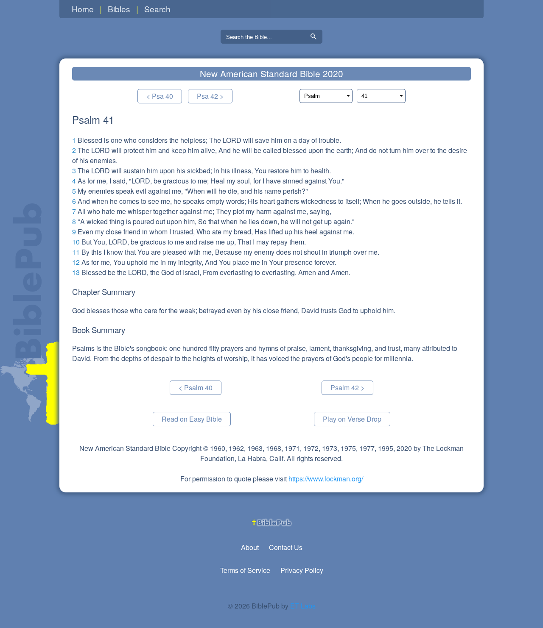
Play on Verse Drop (352, 419)
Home (83, 8)
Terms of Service (245, 570)
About (250, 547)
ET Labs (303, 606)
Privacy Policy (301, 570)
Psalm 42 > (347, 387)
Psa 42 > (210, 96)
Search (157, 8)
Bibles (119, 8)
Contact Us (285, 547)
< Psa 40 (159, 96)
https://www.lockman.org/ (325, 479)
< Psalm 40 (196, 387)
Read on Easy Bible (192, 419)
